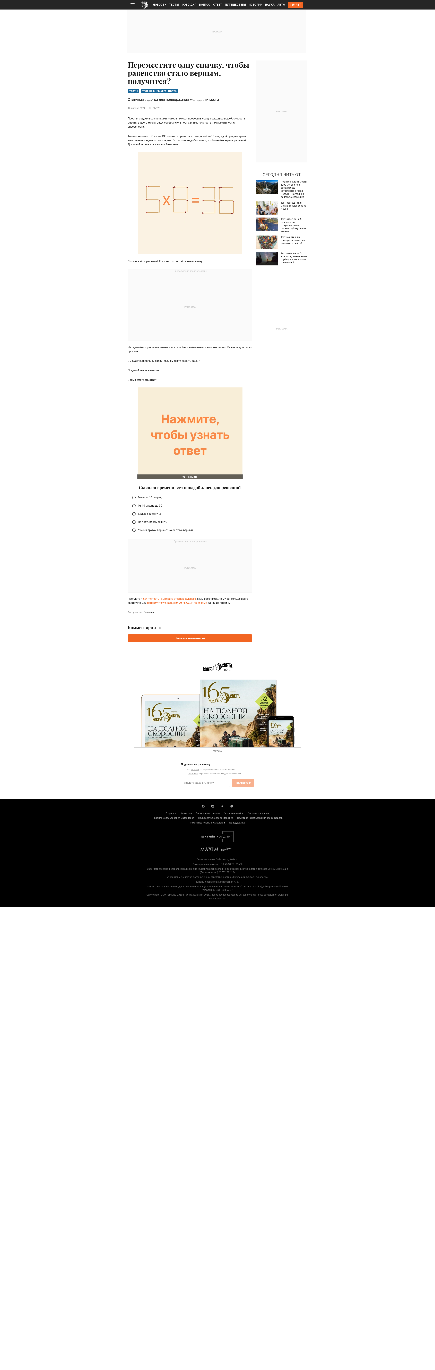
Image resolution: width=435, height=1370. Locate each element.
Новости (160, 4)
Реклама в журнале (258, 813)
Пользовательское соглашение (215, 818)
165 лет (295, 4)
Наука (270, 4)
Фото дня (189, 4)
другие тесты (151, 598)
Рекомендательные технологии (207, 822)
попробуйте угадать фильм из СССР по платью (177, 602)
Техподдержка (237, 822)
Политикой (193, 774)
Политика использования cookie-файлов (260, 818)
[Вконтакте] (212, 806)
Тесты (174, 4)
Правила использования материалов (173, 818)
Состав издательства (208, 813)
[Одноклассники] (222, 806)
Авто (281, 4)
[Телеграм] (231, 806)
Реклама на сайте (233, 813)
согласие (195, 769)
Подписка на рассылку (195, 764)
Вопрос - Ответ (210, 4)
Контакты (186, 813)
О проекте (171, 813)
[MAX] (203, 806)
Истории (255, 4)
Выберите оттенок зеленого (178, 598)
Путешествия (235, 4)
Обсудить (159, 108)
